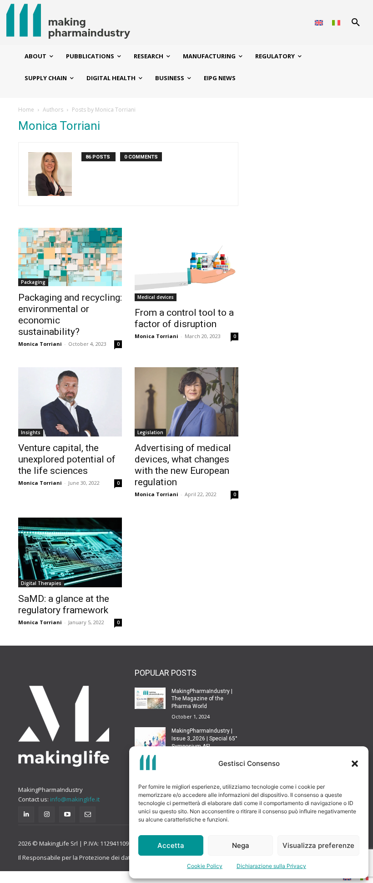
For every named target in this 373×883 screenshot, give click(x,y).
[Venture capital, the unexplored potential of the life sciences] (70, 401)
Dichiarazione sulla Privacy (271, 865)
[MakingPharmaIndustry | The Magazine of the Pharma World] (150, 698)
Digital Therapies (41, 583)
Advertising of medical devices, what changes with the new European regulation (183, 465)
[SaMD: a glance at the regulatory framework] (70, 552)
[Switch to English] (319, 22)
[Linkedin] (26, 814)
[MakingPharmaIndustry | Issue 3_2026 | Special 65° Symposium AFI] (150, 738)
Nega (240, 845)
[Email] (88, 814)
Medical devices (155, 297)
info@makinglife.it (75, 799)
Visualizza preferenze (318, 845)
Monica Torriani (40, 343)
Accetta (170, 845)
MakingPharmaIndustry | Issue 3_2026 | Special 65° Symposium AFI (204, 739)
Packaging (33, 282)
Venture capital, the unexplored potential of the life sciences (67, 459)
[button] (354, 763)
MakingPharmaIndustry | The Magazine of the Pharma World (201, 699)
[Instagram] (47, 814)
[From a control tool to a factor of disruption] (186, 264)
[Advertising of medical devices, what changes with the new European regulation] (186, 401)
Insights (30, 432)
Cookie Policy (204, 865)
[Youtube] (67, 814)
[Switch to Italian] (336, 22)
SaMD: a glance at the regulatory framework (63, 604)
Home (26, 109)
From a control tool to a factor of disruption (184, 318)
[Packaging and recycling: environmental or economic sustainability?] (70, 257)
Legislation (150, 432)
